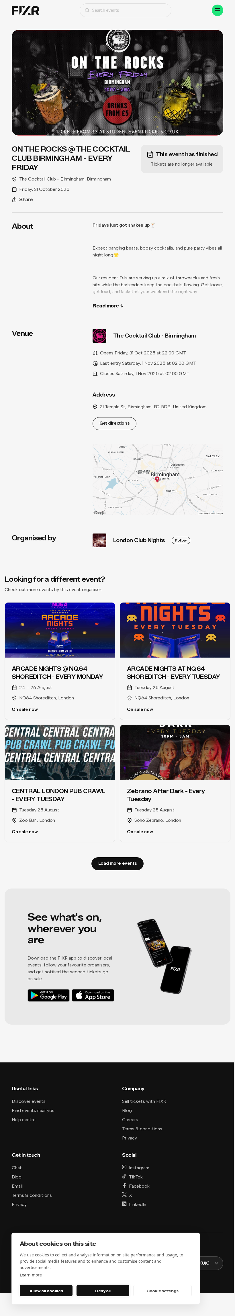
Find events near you (33, 1110)
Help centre (24, 1119)
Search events (105, 10)
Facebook (139, 1186)
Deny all (103, 1290)
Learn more (31, 1275)
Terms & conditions (142, 1128)
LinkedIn (137, 1204)
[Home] (25, 10)
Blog (127, 1110)
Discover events (29, 1101)
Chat (17, 1167)
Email (17, 1186)
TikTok (136, 1177)
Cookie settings (162, 1290)
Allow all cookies (46, 1290)
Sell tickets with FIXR (144, 1101)
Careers (130, 1119)
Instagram (139, 1167)
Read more (106, 306)
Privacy (129, 1138)
